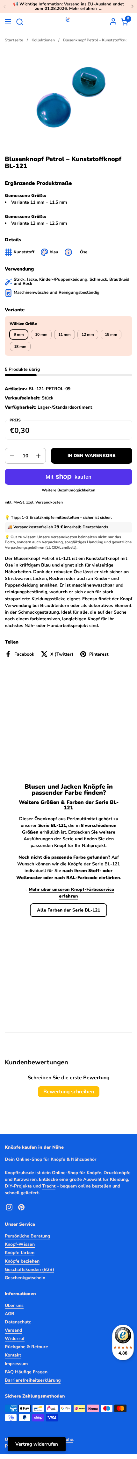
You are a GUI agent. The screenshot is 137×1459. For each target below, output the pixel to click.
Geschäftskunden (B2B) (29, 1269)
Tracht (48, 1186)
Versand (13, 1330)
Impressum (16, 1364)
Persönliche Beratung (27, 1236)
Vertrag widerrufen (36, 1444)
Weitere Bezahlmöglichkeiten (68, 490)
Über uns (14, 1305)
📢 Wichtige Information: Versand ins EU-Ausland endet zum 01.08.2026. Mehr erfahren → (68, 6)
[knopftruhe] (68, 21)
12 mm (88, 334)
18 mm (20, 346)
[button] (20, 22)
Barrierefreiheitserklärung (33, 1380)
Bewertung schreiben (68, 1091)
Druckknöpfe (117, 1173)
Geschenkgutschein (25, 1278)
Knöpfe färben (19, 1253)
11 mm (64, 334)
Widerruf (15, 1339)
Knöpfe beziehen (22, 1261)
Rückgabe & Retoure (26, 1347)
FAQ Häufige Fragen (26, 1372)
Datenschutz (18, 1322)
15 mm (111, 334)
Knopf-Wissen (20, 1244)
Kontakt (13, 1355)
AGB (9, 1314)
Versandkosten (49, 502)
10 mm (41, 334)
